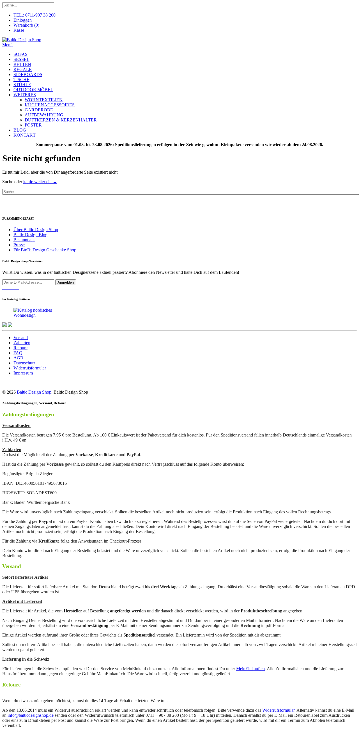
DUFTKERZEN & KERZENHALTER (61, 120)
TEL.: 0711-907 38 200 (34, 15)
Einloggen (22, 20)
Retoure (20, 347)
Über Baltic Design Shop (35, 229)
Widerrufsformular (29, 368)
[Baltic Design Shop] (21, 39)
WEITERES (24, 94)
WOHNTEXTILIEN (44, 99)
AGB (18, 357)
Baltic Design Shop (34, 392)
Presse (19, 244)
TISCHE (21, 79)
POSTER (33, 125)
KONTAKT (24, 135)
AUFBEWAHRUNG (44, 114)
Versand (20, 337)
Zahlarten (21, 342)
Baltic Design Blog (30, 234)
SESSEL (21, 59)
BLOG (19, 130)
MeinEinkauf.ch (250, 668)
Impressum (23, 373)
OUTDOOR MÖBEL (33, 89)
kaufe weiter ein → (40, 181)
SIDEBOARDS (27, 74)
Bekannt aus (24, 239)
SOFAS (20, 54)
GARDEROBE (39, 109)
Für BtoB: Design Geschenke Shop (44, 249)
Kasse (18, 30)
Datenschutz (24, 362)
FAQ (17, 352)
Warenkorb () (26, 25)
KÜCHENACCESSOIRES (50, 104)
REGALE (22, 69)
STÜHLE (22, 84)
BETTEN (22, 64)
